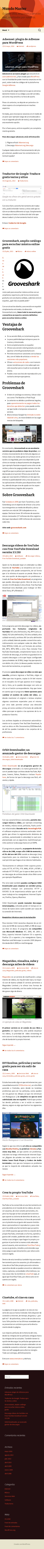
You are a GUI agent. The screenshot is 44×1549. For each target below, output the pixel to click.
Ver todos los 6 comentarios (14, 1180)
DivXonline (10, 1076)
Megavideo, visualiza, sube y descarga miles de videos (20, 962)
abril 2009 (8, 1466)
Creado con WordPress (22, 1544)
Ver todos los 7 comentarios (14, 737)
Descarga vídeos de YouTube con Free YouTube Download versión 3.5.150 (20, 549)
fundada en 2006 (12, 502)
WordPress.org (10, 1530)
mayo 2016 (8, 1451)
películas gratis (20, 970)
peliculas (34, 1301)
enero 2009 (9, 1470)
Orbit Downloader (17, 759)
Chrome (33, 1149)
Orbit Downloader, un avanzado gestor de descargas (21, 751)
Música (19, 251)
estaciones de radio (21, 362)
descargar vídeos (33, 556)
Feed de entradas (11, 1523)
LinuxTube (35, 1196)
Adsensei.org (24, 142)
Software (20, 556)
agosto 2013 (9, 1455)
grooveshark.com (18, 527)
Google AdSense (8, 85)
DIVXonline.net (25, 1085)
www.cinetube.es (16, 1358)
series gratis (30, 1076)
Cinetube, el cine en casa (18, 1297)
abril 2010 (8, 1462)
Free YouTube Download (10, 558)
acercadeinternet (9, 76)
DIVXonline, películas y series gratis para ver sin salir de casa (21, 1066)
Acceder (8, 1519)
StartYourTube (7, 1199)
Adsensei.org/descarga (24, 145)
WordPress (35, 76)
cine (28, 1301)
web (3, 1303)
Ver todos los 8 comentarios (14, 1050)
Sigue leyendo (9, 1045)
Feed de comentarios (12, 1526)
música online (31, 251)
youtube (23, 558)
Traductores (24, 181)
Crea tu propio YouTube (17, 1192)
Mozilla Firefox (12, 1149)
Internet (21, 46)
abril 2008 (8, 1473)
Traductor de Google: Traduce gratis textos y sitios (21, 175)
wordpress (32, 46)
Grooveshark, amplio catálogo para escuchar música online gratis (21, 244)
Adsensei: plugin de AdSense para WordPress (21, 41)
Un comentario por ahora (13, 1285)
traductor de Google (17, 223)
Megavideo (10, 970)
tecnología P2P (34, 828)
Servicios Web (23, 757)
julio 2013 (8, 1459)
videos (29, 970)
